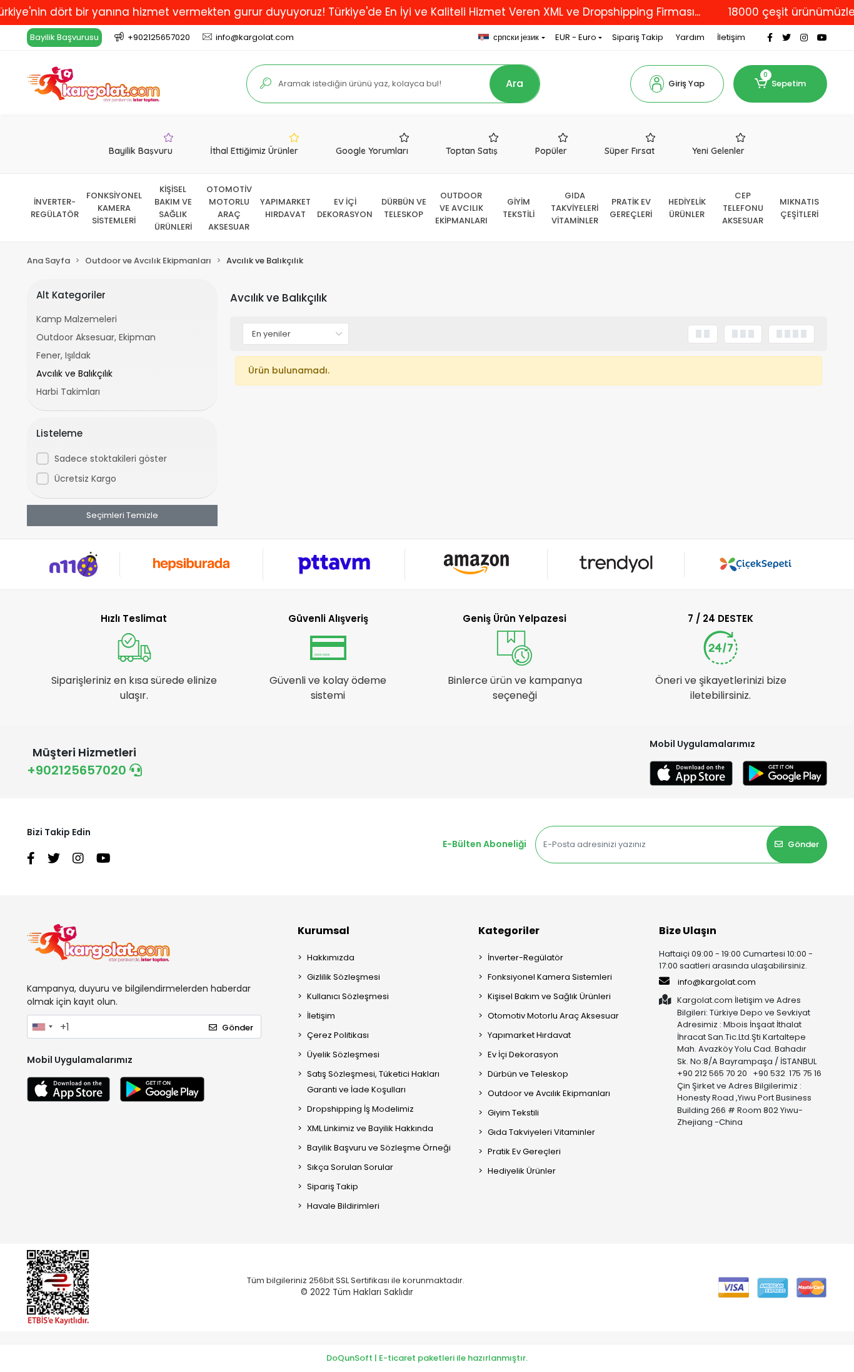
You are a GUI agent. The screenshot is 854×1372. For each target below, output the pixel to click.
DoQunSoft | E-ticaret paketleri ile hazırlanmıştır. (427, 1358)
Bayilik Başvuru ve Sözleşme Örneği (379, 1148)
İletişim (731, 37)
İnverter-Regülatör (525, 957)
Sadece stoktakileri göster (110, 458)
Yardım (690, 37)
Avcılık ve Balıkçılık (74, 373)
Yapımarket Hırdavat (529, 1035)
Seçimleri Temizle (122, 515)
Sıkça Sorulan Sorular (350, 1167)
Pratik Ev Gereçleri (524, 1151)
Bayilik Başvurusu (64, 37)
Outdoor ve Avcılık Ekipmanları (549, 1093)
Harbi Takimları (68, 391)
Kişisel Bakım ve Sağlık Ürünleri (549, 996)
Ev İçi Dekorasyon (523, 1054)
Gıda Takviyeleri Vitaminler (541, 1132)
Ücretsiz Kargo (85, 478)
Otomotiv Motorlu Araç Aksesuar (553, 1016)
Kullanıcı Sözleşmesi (348, 996)
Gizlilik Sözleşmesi (343, 977)
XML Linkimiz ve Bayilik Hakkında (370, 1128)
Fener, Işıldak (63, 355)
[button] (677, 84)
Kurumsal (323, 930)
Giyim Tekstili (513, 1113)
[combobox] (42, 1026)
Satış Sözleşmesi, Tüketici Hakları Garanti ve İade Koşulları (373, 1081)
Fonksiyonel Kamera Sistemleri (550, 977)
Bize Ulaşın (687, 930)
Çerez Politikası (338, 1035)
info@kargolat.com (717, 982)
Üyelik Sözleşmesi (343, 1054)
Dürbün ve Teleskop (528, 1074)
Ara (514, 83)
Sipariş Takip (637, 37)
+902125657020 (78, 770)
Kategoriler (509, 930)
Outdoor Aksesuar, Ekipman (96, 337)
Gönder (803, 844)
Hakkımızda (330, 957)
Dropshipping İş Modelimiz (360, 1109)
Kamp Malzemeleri (76, 319)
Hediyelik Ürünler (522, 1171)
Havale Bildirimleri (343, 1206)
